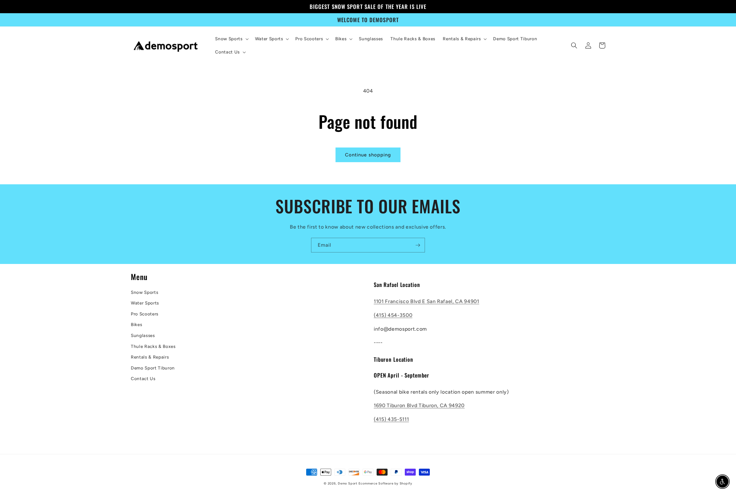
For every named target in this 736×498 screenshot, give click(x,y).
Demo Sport (347, 483)
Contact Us (143, 378)
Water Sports (145, 303)
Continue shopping (368, 155)
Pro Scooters (144, 314)
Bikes (136, 324)
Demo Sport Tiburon (153, 368)
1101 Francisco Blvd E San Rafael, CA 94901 (426, 301)
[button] (231, 38)
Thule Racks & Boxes (153, 346)
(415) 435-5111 (391, 419)
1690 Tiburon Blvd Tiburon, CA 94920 (419, 405)
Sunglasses (143, 335)
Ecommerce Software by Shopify (385, 483)
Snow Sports (144, 292)
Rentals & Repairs (150, 357)
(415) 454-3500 (393, 315)
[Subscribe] (418, 245)
